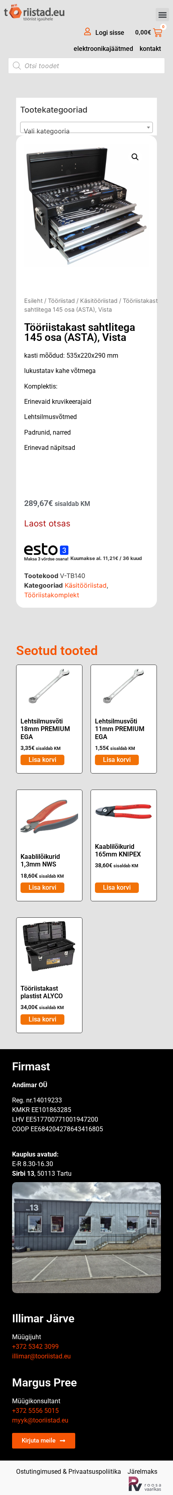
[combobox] (86, 127)
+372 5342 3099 (35, 1346)
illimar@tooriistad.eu (41, 1356)
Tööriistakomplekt (51, 595)
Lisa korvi (42, 760)
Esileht (33, 300)
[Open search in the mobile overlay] (86, 66)
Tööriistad (61, 300)
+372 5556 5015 (35, 1410)
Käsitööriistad (98, 300)
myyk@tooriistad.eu (40, 1420)
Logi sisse (109, 32)
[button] (162, 14)
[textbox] (86, 131)
